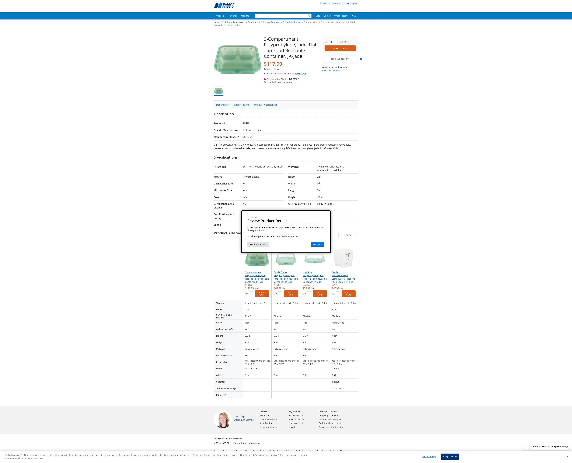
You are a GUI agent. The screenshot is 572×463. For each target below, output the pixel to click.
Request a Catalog (268, 427)
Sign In (354, 3)
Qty (246, 293)
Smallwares (254, 22)
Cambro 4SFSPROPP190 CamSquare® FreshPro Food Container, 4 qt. (343, 277)
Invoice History (296, 419)
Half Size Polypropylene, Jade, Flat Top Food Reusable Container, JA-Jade (315, 277)
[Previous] (340, 235)
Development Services (330, 419)
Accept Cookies (450, 456)
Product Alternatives (265, 104)
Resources (325, 3)
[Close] (567, 456)
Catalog (226, 22)
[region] (286, 457)
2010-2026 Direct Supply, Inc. (230, 443)
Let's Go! (317, 244)
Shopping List (296, 423)
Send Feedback (267, 423)
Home (217, 22)
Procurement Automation (331, 427)
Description (222, 104)
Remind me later (258, 244)
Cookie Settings (429, 456)
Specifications (242, 104)
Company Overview (328, 415)
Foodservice (239, 22)
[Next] (356, 235)
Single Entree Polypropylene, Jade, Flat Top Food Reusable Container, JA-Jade (286, 277)
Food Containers (293, 22)
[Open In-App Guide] (361, 59)
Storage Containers (272, 22)
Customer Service (340, 3)
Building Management (330, 423)
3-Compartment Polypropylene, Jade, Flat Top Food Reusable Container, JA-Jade (257, 277)
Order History (296, 415)
